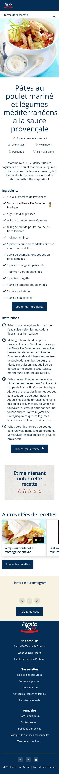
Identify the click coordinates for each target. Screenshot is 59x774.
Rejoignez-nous (29, 611)
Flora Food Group (30, 716)
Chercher (54, 16)
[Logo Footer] (29, 623)
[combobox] (29, 14)
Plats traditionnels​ (29, 700)
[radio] (19, 492)
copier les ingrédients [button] (29, 306)
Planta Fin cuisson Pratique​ (29, 659)
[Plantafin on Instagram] (28, 759)
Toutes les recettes (18, 564)
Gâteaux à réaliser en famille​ (29, 693)
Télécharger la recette (27, 449)
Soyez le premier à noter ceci (32, 138)
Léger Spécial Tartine (29, 652)
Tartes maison (29, 687)
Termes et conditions (29, 741)
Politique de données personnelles (29, 735)
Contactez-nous (30, 722)
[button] (29, 601)
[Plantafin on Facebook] (20, 759)
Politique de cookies (29, 728)
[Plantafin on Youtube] (36, 759)
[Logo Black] (8, 2)
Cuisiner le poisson (29, 681)
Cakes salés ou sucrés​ (29, 674)
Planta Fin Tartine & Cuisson (29, 646)
